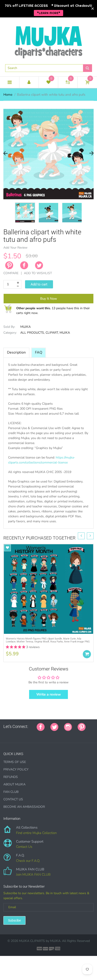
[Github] (10, 734)
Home (7, 94)
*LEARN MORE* (48, 13)
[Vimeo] (44, 734)
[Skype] (55, 734)
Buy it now (48, 298)
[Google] (5, 734)
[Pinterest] (81, 726)
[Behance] (67, 734)
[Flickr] (22, 734)
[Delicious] (50, 734)
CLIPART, (52, 332)
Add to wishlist (38, 273)
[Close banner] (92, 9)
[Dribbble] (38, 734)
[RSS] (16, 734)
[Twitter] (39, 265)
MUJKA (25, 327)
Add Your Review (15, 247)
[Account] (29, 82)
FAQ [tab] (38, 352)
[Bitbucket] (27, 734)
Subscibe (14, 920)
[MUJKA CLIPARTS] (48, 40)
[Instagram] (68, 726)
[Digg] (61, 734)
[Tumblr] (33, 734)
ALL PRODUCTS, (32, 332)
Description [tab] (16, 352)
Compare (10, 273)
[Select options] (87, 654)
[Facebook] (24, 265)
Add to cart (39, 284)
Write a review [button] (48, 694)
